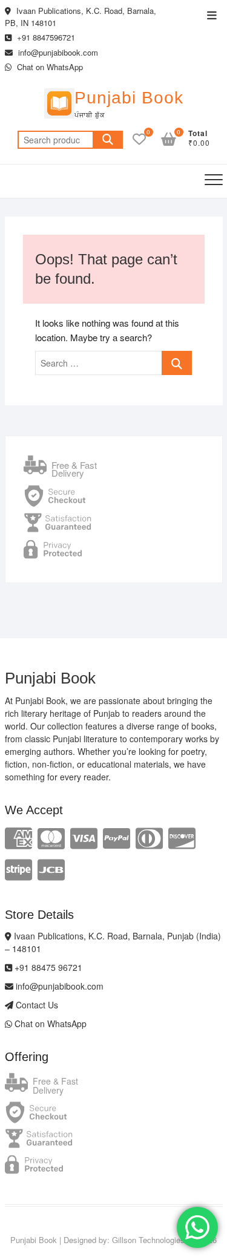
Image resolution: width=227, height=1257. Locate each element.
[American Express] (18, 837)
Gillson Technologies (148, 1240)
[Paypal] (116, 837)
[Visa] (83, 837)
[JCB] (51, 868)
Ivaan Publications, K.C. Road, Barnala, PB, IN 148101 (80, 16)
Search (108, 140)
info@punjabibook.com (57, 52)
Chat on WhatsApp (49, 67)
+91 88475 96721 (47, 967)
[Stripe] (18, 868)
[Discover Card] (182, 837)
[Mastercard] (51, 837)
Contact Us (35, 1005)
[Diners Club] (149, 837)
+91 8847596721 (45, 37)
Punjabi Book (128, 97)
